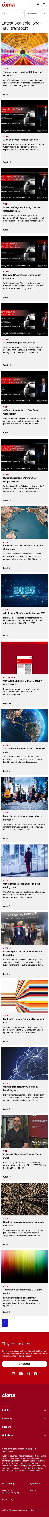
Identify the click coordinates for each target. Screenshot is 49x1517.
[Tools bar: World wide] (38, 4)
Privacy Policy (8, 1484)
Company (7, 1419)
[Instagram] (28, 1374)
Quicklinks (7, 1435)
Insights (6, 1410)
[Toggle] (45, 1410)
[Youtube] (21, 1374)
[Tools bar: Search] (31, 4)
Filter (4, 13)
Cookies (32, 1490)
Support (6, 1427)
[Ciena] (9, 1394)
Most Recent (32, 13)
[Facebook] (35, 1374)
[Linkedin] (13, 1374)
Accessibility (7, 1500)
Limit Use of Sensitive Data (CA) (10, 1491)
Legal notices (35, 1484)
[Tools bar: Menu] (43, 4)
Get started (24, 1363)
